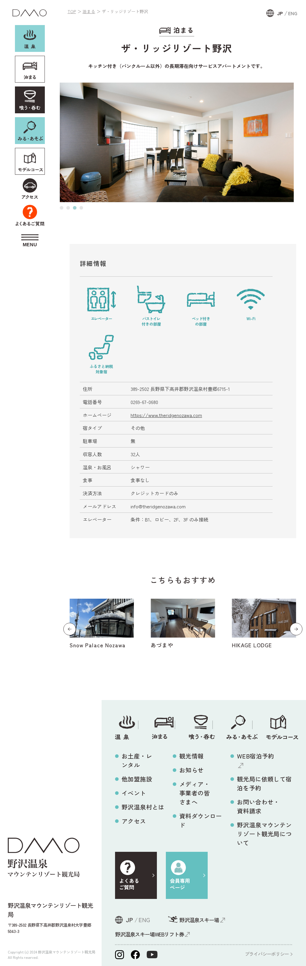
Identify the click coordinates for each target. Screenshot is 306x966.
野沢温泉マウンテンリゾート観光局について (264, 834)
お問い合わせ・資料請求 (258, 806)
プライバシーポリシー (267, 953)
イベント (134, 793)
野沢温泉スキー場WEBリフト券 (149, 934)
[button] (61, 208)
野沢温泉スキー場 (199, 920)
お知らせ (191, 770)
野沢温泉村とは (143, 807)
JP (280, 13)
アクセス (134, 821)
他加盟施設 (137, 779)
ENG (292, 13)
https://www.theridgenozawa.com (166, 415)
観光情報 (191, 756)
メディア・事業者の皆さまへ (194, 793)
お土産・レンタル (137, 760)
